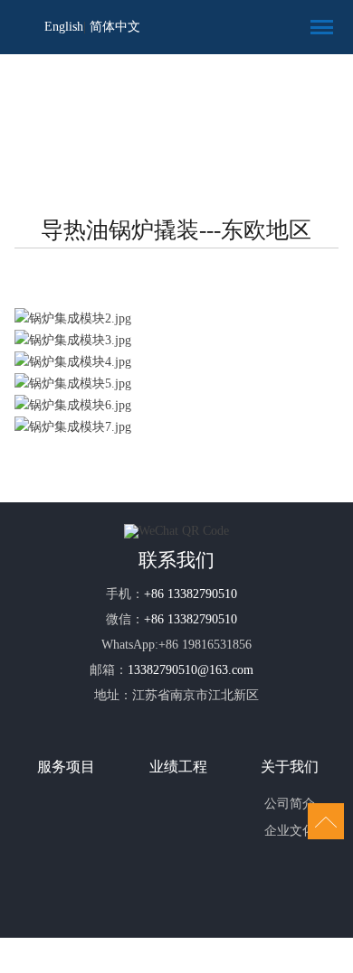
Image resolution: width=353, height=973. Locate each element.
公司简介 (289, 803)
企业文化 (289, 830)
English (63, 26)
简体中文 (115, 26)
